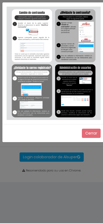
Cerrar (91, 133)
